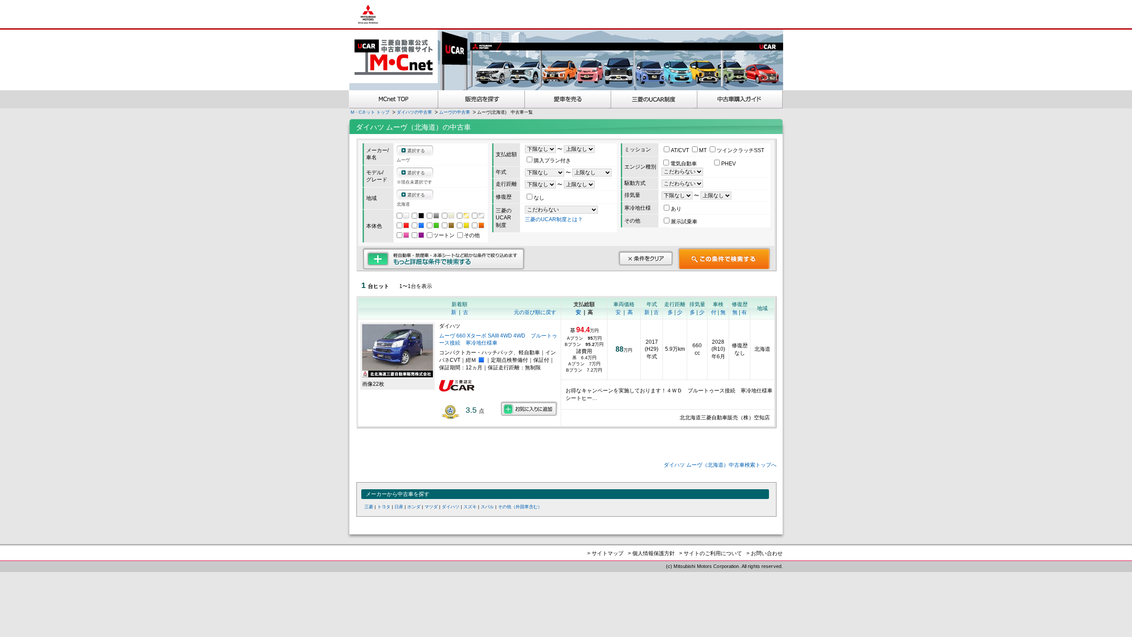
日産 (398, 506)
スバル (487, 506)
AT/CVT (680, 150)
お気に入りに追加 (529, 408)
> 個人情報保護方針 (651, 553)
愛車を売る (568, 99)
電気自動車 (684, 164)
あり (676, 209)
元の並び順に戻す (535, 312)
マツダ (431, 506)
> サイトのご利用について (710, 553)
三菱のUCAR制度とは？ (554, 219)
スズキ (470, 506)
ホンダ (414, 506)
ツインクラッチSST (740, 150)
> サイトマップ (605, 553)
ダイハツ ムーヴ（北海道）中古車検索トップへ (720, 465)
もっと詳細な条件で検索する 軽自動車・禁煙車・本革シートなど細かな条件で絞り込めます (444, 259)
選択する (416, 150)
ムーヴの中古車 (454, 112)
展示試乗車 (684, 222)
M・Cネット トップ (370, 112)
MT (703, 150)
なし (539, 198)
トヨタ (383, 506)
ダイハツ (450, 506)
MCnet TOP (393, 99)
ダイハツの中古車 (414, 112)
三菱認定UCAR (654, 99)
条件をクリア (645, 258)
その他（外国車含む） (520, 506)
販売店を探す (481, 99)
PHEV (728, 164)
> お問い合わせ (764, 553)
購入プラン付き (552, 160)
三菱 (368, 506)
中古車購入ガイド (740, 99)
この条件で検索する (724, 259)
